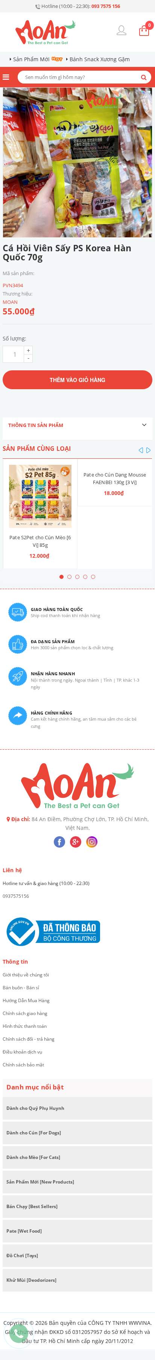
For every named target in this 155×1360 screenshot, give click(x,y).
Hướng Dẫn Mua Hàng (26, 1000)
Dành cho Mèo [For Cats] (33, 1157)
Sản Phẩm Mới (31, 59)
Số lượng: (14, 338)
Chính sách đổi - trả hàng (29, 1039)
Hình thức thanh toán (25, 1026)
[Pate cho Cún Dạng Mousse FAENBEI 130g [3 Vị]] (40, 465)
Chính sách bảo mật (23, 1064)
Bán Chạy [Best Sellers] (32, 1206)
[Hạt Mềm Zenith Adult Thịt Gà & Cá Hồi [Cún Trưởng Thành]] (115, 465)
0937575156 (16, 896)
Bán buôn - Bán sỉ (21, 987)
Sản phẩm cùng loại (37, 448)
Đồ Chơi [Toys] (22, 1255)
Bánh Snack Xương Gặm (100, 59)
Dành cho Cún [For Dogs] (33, 1132)
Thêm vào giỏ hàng (77, 380)
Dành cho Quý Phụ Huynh (35, 1108)
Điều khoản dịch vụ (22, 1052)
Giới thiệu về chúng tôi (26, 975)
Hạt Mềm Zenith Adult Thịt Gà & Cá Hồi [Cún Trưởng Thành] (114, 482)
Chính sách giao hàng (25, 1013)
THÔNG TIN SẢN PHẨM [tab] (35, 425)
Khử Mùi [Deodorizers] (31, 1280)
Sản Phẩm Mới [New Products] (40, 1182)
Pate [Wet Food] (24, 1231)
